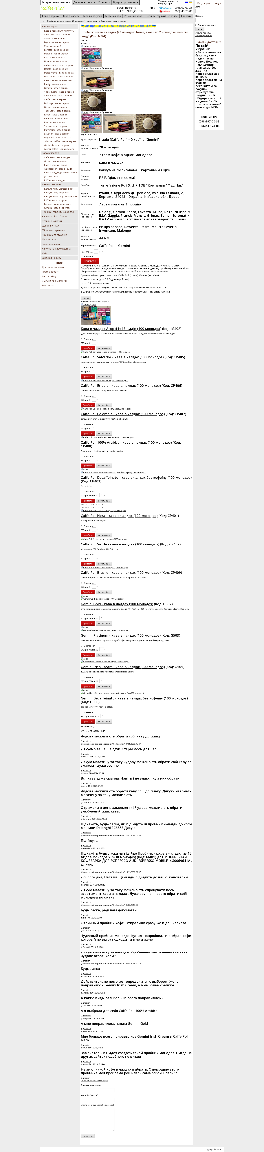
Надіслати (88, 1136)
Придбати (88, 348)
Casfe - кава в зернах (55, 99)
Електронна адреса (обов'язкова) (97, 1104)
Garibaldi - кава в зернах (56, 145)
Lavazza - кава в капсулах (57, 204)
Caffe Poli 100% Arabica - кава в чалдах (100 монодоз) (126, 442)
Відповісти (86, 741)
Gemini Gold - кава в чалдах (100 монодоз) (117, 604)
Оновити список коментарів (94, 1080)
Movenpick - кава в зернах (57, 129)
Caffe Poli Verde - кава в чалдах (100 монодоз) (120, 544)
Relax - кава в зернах (55, 122)
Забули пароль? (203, 32)
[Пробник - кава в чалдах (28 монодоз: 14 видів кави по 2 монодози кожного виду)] (91, 123)
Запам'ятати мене (207, 25)
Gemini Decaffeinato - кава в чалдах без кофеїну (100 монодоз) (134, 698)
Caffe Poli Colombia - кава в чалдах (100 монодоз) (123, 414)
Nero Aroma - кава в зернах (58, 76)
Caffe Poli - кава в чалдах (57, 157)
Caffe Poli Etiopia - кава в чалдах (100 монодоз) (121, 385)
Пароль (199, 15)
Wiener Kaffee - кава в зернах (59, 148)
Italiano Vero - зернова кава (58, 80)
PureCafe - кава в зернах (57, 118)
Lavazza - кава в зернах (56, 49)
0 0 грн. (168, 2)
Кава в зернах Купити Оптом (59, 30)
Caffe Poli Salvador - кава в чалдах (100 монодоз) (122, 357)
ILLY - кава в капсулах (55, 200)
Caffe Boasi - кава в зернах (58, 95)
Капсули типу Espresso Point (58, 188)
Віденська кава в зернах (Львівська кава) (56, 44)
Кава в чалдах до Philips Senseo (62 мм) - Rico (60, 174)
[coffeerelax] (53, 8)
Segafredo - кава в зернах (57, 137)
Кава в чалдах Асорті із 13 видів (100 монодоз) (121, 328)
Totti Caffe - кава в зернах (57, 110)
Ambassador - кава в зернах (58, 65)
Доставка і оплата (53, 267)
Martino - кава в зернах (56, 53)
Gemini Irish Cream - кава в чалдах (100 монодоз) (123, 666)
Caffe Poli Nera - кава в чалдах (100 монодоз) (119, 515)
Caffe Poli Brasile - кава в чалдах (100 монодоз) (121, 572)
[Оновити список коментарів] (93, 726)
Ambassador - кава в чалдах (58, 168)
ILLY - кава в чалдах (54, 180)
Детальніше (104, 348)
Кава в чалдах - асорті (55, 165)
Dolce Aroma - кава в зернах (58, 72)
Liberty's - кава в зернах (56, 61)
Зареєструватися (203, 35)
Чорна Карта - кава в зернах (59, 91)
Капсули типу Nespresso (56, 192)
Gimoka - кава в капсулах (57, 207)
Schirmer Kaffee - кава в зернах (60, 141)
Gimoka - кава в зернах (56, 87)
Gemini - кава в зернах (55, 107)
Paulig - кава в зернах (55, 84)
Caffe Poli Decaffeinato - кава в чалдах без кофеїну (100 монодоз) (136, 477)
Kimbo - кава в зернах (55, 114)
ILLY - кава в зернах (54, 57)
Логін (197, 6)
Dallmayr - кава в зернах (56, 103)
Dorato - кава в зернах (56, 68)
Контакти (47, 285)
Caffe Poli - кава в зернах (57, 34)
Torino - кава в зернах (55, 126)
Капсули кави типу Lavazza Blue (60, 196)
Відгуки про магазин (125, 2)
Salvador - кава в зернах (56, 133)
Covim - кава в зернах (55, 38)
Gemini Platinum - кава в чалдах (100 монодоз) (121, 635)
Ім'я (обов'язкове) (89, 1095)
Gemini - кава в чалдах (55, 161)
